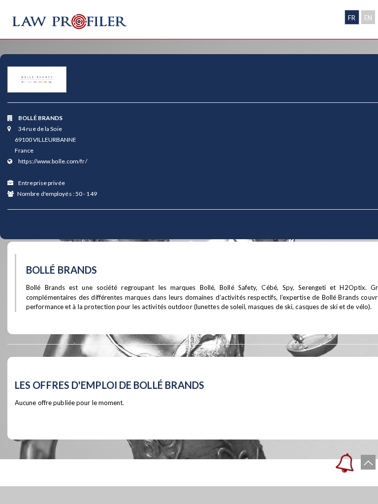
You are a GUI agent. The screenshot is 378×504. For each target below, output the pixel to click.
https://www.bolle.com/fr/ (52, 161)
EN (368, 18)
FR (351, 18)
